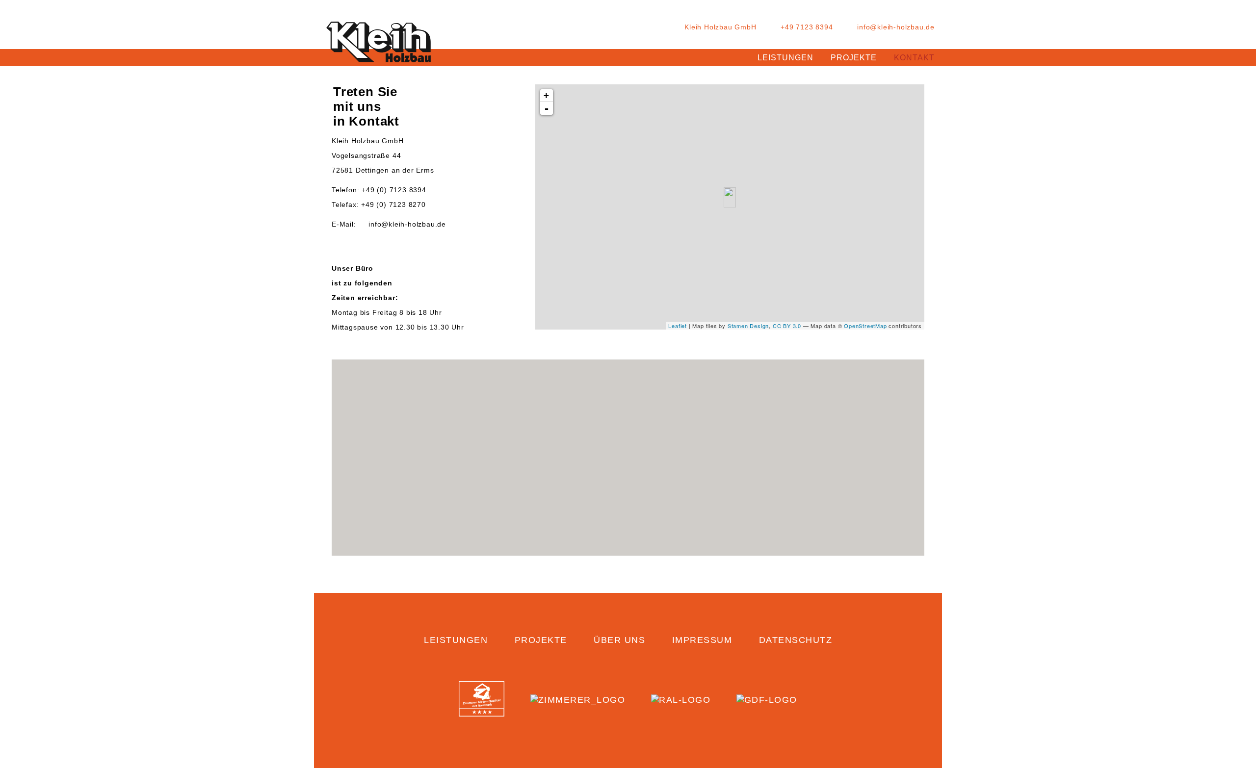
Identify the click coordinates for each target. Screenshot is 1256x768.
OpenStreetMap (865, 326)
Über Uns (619, 640)
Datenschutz (796, 640)
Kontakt (914, 57)
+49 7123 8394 (807, 27)
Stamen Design (748, 326)
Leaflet (677, 326)
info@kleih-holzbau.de (896, 27)
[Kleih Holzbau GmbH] (378, 44)
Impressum (702, 640)
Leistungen (785, 57)
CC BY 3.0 (787, 326)
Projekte (854, 57)
